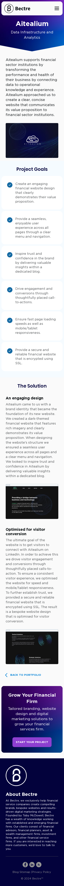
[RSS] (38, 864)
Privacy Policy (41, 871)
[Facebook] (25, 864)
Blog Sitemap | (22, 871)
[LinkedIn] (32, 864)
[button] (56, 8)
